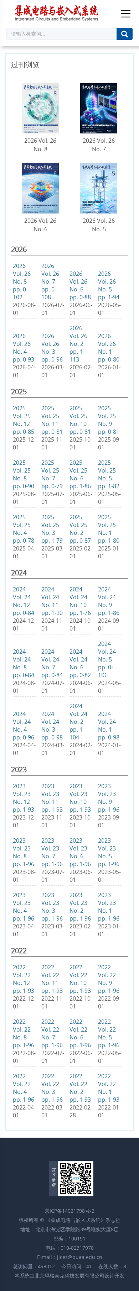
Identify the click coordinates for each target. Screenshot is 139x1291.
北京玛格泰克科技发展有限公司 (69, 1275)
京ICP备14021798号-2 (69, 1210)
